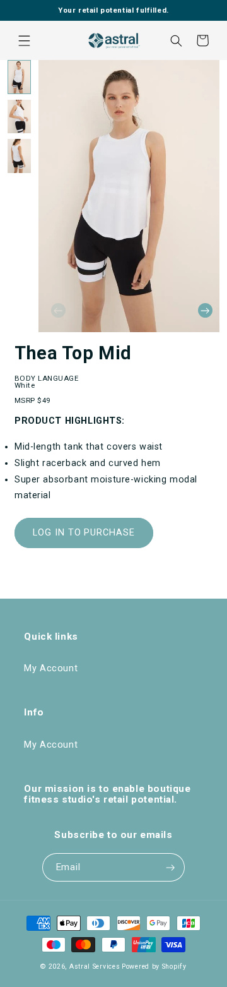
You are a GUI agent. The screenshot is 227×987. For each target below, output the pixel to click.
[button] (24, 40)
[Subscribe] (170, 867)
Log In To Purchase (84, 532)
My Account (51, 668)
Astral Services (94, 966)
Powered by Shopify (154, 966)
